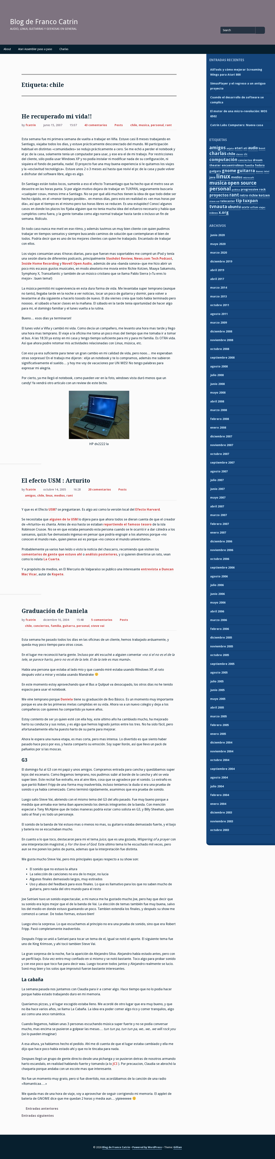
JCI (115, 1064)
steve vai (97, 626)
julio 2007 (217, 480)
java (212, 177)
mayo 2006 (217, 602)
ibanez (259, 171)
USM (52, 509)
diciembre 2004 (221, 742)
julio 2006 (217, 585)
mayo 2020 (217, 244)
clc (245, 154)
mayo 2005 (217, 699)
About (7, 49)
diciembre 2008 (221, 331)
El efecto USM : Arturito (56, 480)
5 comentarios (101, 620)
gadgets (215, 171)
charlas (217, 153)
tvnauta (218, 206)
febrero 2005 (219, 725)
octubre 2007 (219, 454)
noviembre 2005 (221, 646)
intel (266, 171)
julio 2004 (217, 786)
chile (133, 125)
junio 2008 (217, 384)
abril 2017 (217, 279)
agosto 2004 (219, 777)
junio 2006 (217, 594)
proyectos (218, 195)
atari (239, 148)
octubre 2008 (219, 349)
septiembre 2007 (222, 462)
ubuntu (234, 207)
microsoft (248, 177)
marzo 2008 (218, 410)
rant (168, 125)
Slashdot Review (119, 258)
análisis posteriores (101, 554)
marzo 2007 (218, 515)
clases (239, 154)
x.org (224, 212)
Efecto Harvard (147, 509)
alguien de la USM (63, 519)
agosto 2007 (219, 471)
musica (144, 125)
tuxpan (250, 200)
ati (245, 148)
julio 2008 (217, 375)
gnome (229, 170)
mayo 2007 (217, 497)
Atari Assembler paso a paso (35, 49)
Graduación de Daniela (55, 611)
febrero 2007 (219, 524)
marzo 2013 (218, 296)
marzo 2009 (218, 322)
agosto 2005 (219, 672)
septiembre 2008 (222, 357)
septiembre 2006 (222, 567)
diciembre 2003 (221, 812)
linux (49, 495)
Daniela (67, 699)
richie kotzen (259, 195)
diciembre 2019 (221, 261)
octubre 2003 (219, 830)
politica (236, 189)
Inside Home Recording (40, 263)
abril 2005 (217, 707)
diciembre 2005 (221, 637)
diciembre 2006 (221, 541)
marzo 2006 (218, 620)
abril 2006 (217, 611)
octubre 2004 (219, 760)
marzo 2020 (218, 252)
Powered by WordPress (147, 1147)
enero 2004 (218, 804)
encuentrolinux (233, 165)
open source (242, 183)
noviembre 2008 (221, 340)
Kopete (57, 574)
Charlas (63, 49)
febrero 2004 (219, 795)
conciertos (41, 626)
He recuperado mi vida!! (57, 116)
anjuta (230, 148)
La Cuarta (51, 559)
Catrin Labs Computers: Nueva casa (236, 125)
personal (157, 125)
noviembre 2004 (221, 751)
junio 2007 (217, 489)
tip (239, 200)
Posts (119, 125)
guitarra (69, 626)
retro (244, 195)
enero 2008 (218, 427)
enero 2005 (218, 734)
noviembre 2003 (221, 821)
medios (59, 495)
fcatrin (31, 125)
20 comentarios (99, 490)
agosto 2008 (219, 366)
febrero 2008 (219, 419)
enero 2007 (218, 532)
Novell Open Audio (77, 263)
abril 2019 (217, 270)
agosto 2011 (219, 314)
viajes (262, 207)
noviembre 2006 (221, 550)
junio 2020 (217, 235)
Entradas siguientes (38, 1116)
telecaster (227, 201)
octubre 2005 (219, 655)
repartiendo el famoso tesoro (127, 524)
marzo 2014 (218, 287)
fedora (260, 165)
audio (253, 148)
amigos (30, 495)
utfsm (254, 207)
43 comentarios (95, 125)
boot (262, 148)
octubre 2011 (219, 305)
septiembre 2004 (222, 769)
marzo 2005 (218, 716)
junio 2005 (217, 690)
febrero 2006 (219, 629)
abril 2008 (217, 401)
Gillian (177, 1147)
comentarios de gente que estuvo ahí (52, 554)
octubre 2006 (219, 559)
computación (223, 159)
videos (213, 213)
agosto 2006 (219, 576)
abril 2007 (217, 506)
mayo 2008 (217, 392)
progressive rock (253, 189)
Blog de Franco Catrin (44, 22)
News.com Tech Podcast (153, 258)
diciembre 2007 (221, 436)
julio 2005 (217, 681)
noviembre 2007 (221, 445)
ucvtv (245, 207)
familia (56, 626)
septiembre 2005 (222, 664)
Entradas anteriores (42, 1109)
